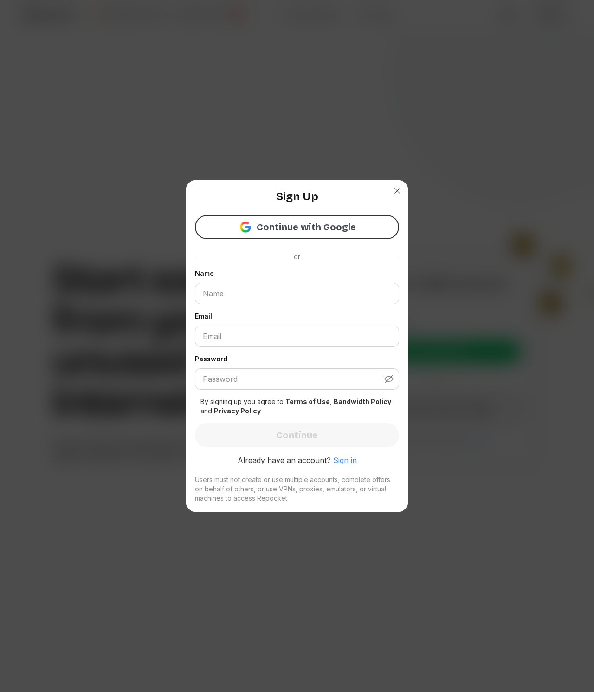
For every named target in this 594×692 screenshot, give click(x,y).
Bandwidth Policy (362, 401)
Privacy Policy (237, 411)
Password (211, 359)
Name (204, 273)
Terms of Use (307, 401)
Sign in (345, 460)
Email (203, 316)
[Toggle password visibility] (391, 379)
